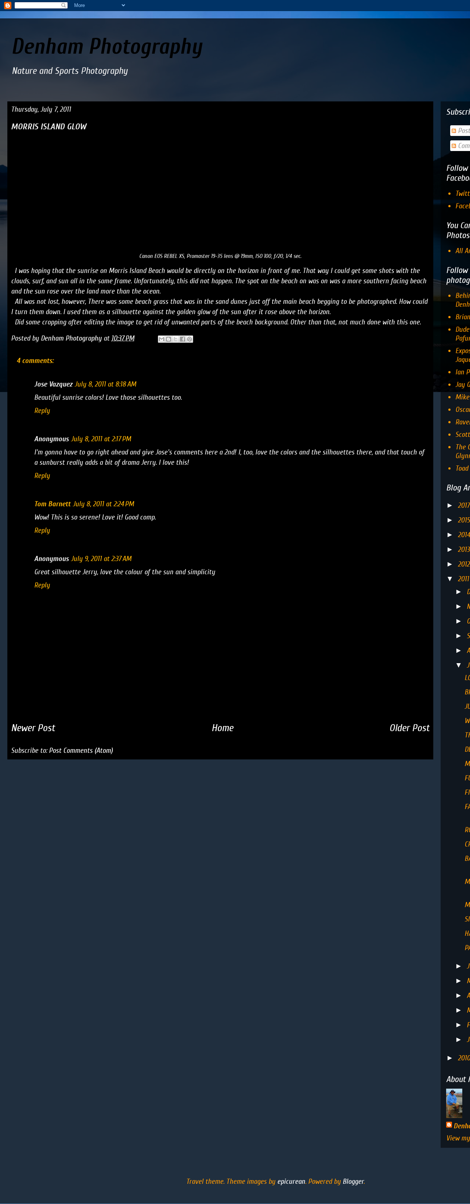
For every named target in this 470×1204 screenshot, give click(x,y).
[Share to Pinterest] (189, 339)
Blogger (353, 1181)
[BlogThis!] (168, 339)
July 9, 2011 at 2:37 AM (101, 558)
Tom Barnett (52, 504)
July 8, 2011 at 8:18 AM (105, 384)
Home (222, 728)
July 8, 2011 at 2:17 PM (101, 439)
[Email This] (161, 339)
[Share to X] (175, 339)
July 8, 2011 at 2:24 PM (103, 504)
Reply (42, 410)
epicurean (291, 1181)
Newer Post (33, 728)
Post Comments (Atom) (81, 750)
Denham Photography (106, 47)
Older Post (409, 728)
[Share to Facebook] (182, 339)
